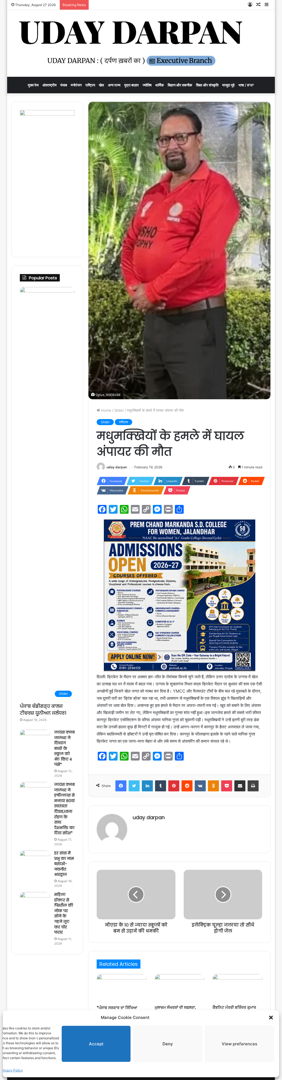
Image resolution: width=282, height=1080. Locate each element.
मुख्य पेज (33, 85)
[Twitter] (134, 785)
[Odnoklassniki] (213, 785)
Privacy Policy (12, 1070)
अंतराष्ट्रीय (49, 85)
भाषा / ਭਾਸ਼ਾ (246, 85)
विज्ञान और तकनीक (180, 85)
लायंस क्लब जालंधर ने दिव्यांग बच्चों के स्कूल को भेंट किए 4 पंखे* (64, 748)
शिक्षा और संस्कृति (207, 85)
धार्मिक (159, 85)
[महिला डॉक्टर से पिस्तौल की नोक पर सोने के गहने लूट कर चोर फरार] (35, 902)
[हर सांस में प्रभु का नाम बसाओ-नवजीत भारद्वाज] (35, 861)
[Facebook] (120, 785)
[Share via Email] (239, 785)
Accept (96, 1043)
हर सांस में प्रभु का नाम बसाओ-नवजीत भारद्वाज (64, 863)
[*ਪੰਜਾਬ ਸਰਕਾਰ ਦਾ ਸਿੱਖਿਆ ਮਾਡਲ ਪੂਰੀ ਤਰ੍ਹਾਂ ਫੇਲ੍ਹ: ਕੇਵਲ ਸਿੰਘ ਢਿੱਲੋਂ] (121, 988)
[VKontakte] (200, 785)
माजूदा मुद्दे (228, 85)
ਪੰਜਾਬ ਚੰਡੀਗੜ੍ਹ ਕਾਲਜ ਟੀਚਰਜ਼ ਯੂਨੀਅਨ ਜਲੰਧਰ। (43, 709)
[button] (271, 1017)
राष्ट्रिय (90, 85)
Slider (119, 410)
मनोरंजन (76, 85)
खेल (101, 85)
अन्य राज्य (114, 85)
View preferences (239, 1043)
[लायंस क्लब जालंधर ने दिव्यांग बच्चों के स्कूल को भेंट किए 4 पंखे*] (35, 740)
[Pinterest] (173, 785)
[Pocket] (226, 785)
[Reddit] (186, 785)
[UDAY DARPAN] (141, 43)
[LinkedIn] (147, 785)
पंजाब (63, 85)
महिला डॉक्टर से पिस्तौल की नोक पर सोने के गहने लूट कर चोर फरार (63, 913)
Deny (167, 1043)
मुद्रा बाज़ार (131, 85)
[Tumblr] (160, 785)
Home (105, 410)
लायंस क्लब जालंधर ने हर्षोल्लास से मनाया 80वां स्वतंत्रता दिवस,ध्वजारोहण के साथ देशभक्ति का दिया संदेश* (64, 809)
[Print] (253, 785)
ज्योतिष (147, 85)
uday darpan (117, 467)
